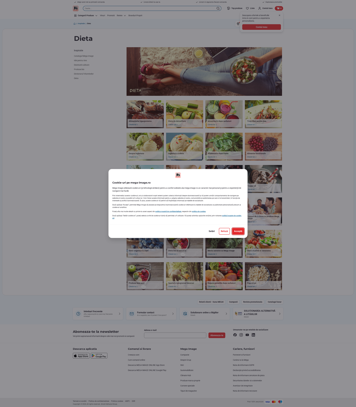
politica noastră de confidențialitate (168, 211)
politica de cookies (199, 211)
